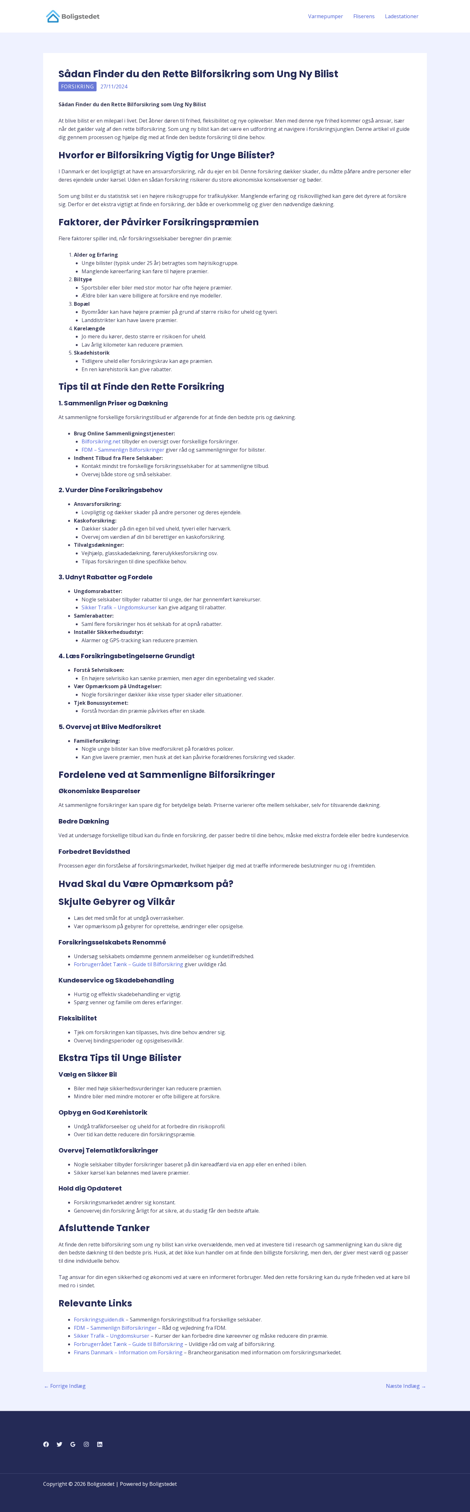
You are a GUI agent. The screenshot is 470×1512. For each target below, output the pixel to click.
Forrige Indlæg (65, 1385)
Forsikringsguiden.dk (99, 1319)
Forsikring (77, 86)
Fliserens (364, 16)
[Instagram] (86, 1444)
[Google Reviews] (73, 1444)
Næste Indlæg (406, 1385)
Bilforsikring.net (101, 441)
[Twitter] (59, 1444)
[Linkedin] (100, 1444)
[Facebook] (46, 1444)
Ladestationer (402, 16)
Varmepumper (325, 16)
